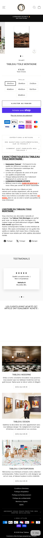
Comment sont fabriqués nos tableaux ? (21, 149)
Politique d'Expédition (21, 491)
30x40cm (21, 83)
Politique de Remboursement (21, 495)
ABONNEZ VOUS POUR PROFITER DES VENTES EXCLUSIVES (21, 512)
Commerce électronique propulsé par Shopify (21, 536)
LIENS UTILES (20, 518)
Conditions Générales (21, 488)
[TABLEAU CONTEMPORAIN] (21, 453)
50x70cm (33, 89)
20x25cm (10, 83)
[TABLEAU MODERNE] (21, 359)
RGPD (21, 505)
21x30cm (33, 83)
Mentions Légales (21, 501)
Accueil (21, 60)
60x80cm (21, 95)
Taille (21, 79)
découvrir (21, 387)
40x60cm (10, 89)
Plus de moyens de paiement (21, 115)
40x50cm (21, 89)
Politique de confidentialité (21, 498)
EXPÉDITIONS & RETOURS (21, 137)
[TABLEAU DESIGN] (21, 406)
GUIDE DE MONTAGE (30, 183)
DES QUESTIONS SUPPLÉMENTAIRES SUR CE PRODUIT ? (21, 142)
